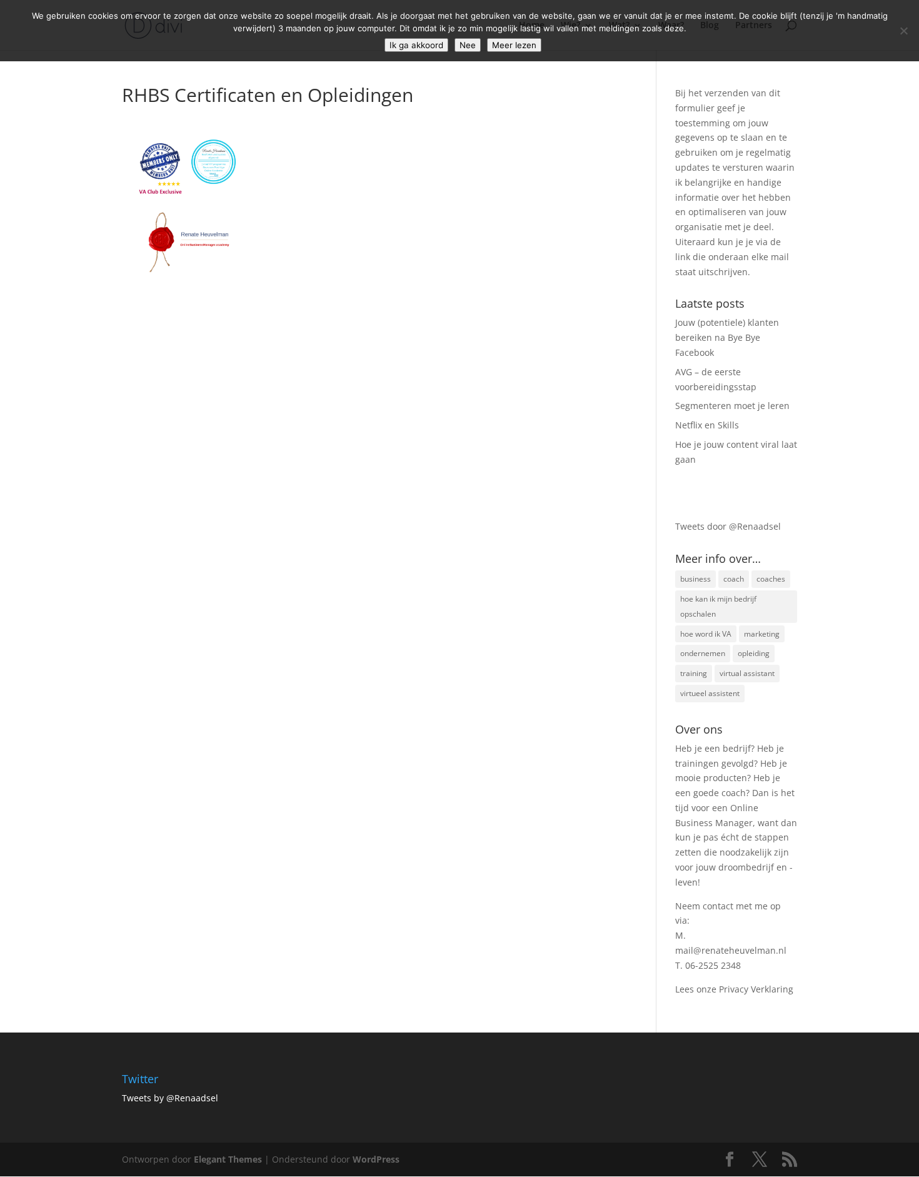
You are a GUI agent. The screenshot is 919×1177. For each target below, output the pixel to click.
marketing (762, 634)
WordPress (376, 1159)
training (693, 673)
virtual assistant (747, 673)
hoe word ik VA (705, 634)
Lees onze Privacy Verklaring (734, 989)
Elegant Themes (228, 1159)
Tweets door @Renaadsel (728, 526)
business (695, 578)
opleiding (754, 653)
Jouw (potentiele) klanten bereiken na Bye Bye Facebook (727, 337)
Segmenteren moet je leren (732, 406)
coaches (770, 578)
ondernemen (702, 653)
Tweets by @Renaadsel (170, 1098)
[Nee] (903, 30)
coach (733, 578)
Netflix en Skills (707, 425)
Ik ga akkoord (416, 45)
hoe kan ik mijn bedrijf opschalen (718, 606)
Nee (468, 45)
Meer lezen (514, 45)
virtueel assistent (710, 693)
